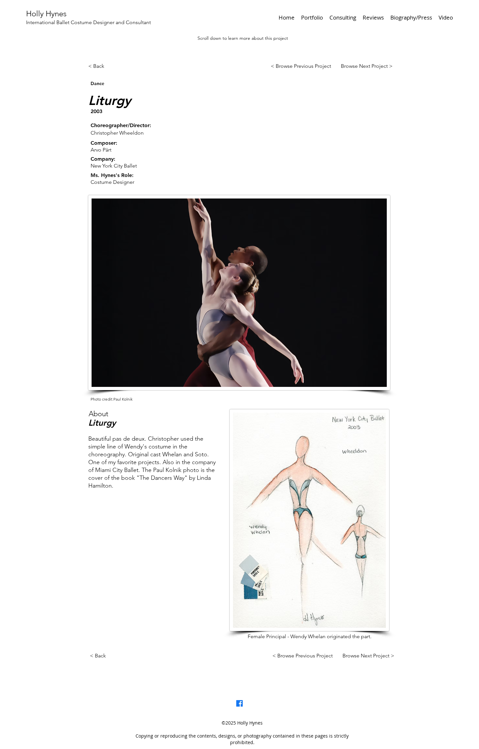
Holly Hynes (46, 13)
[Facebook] (239, 703)
